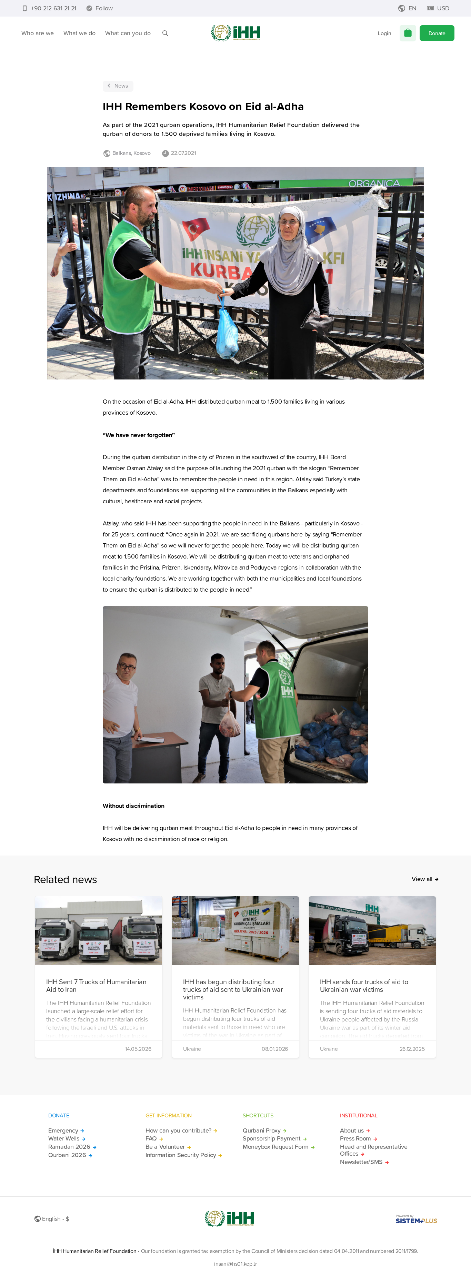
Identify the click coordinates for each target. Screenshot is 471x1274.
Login (384, 33)
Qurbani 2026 (67, 1155)
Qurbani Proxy (261, 1130)
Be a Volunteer (165, 1146)
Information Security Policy (181, 1155)
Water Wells (63, 1138)
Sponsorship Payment (272, 1138)
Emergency (63, 1130)
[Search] (165, 33)
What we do (79, 33)
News (121, 85)
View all (422, 879)
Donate (437, 33)
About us (352, 1130)
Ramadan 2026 (69, 1146)
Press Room (355, 1138)
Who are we (37, 33)
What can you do (128, 33)
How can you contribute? (178, 1130)
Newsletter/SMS (361, 1161)
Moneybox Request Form (276, 1146)
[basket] (408, 33)
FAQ (151, 1138)
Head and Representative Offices (373, 1150)
